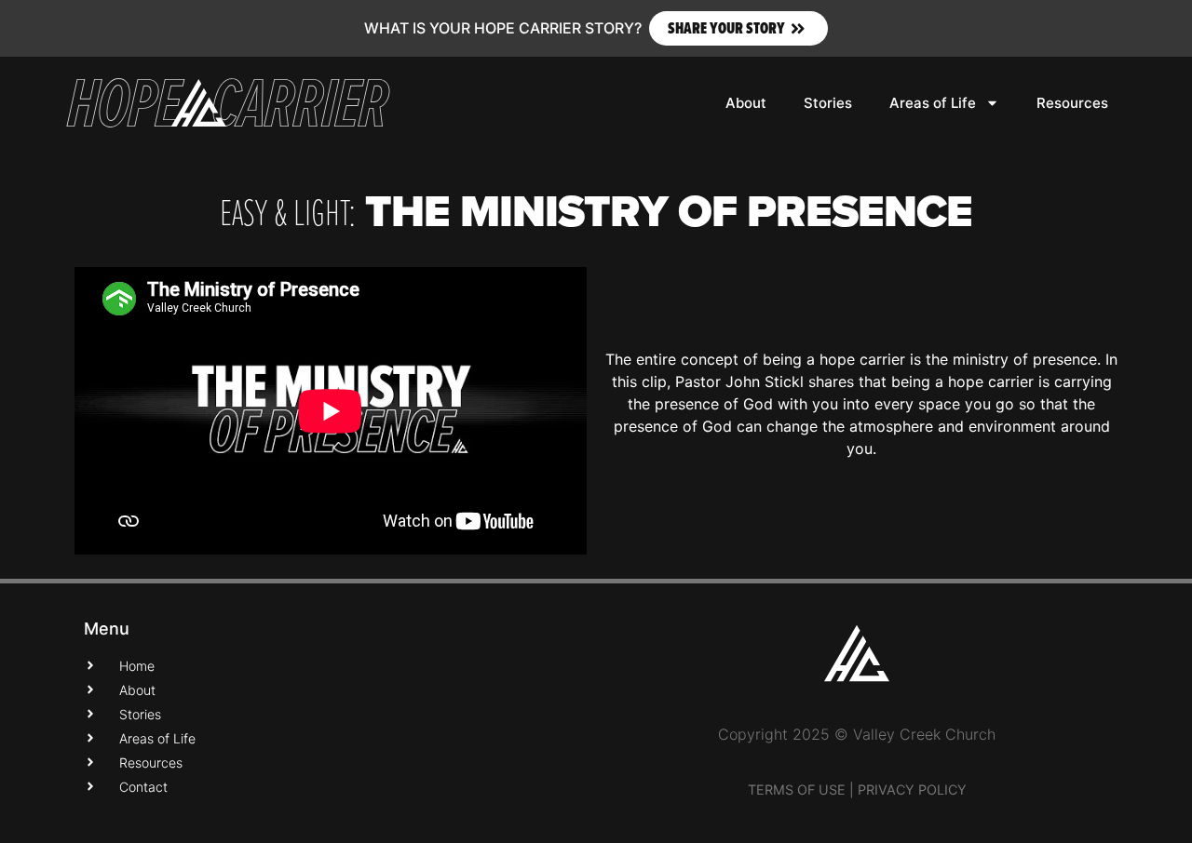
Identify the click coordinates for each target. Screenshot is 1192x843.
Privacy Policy (912, 789)
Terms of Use (797, 789)
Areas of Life (932, 103)
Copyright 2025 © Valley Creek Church (857, 734)
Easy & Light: (288, 210)
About (745, 103)
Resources (1072, 103)
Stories (828, 103)
